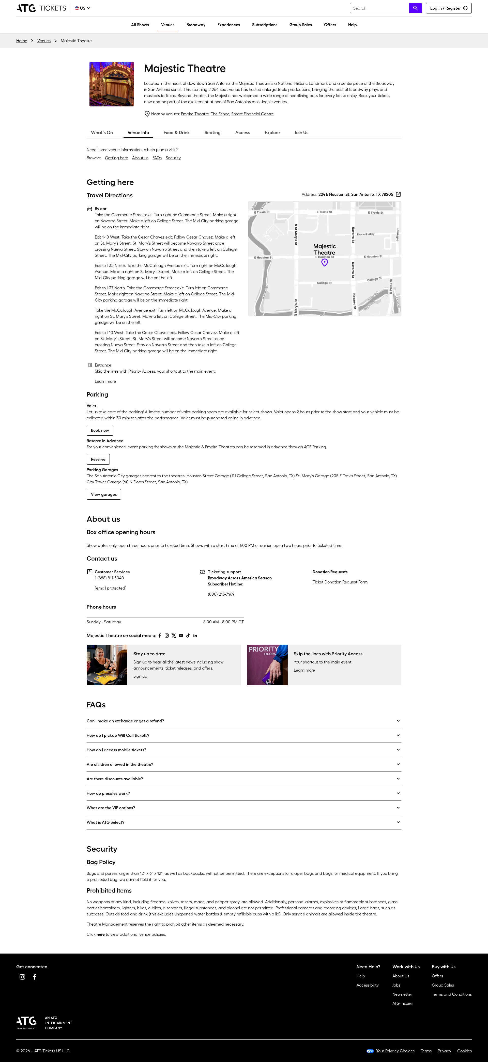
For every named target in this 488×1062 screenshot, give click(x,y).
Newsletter (402, 994)
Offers (330, 24)
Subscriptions (264, 24)
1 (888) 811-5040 (109, 578)
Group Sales (300, 24)
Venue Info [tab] (138, 132)
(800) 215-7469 (221, 594)
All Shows (140, 24)
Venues (167, 24)
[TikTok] (188, 635)
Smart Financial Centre (252, 114)
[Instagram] (167, 635)
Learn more (105, 381)
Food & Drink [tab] (177, 132)
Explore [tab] (272, 132)
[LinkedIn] (195, 635)
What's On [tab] (102, 132)
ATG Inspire (402, 1003)
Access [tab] (242, 132)
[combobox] (386, 8)
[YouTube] (181, 635)
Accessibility (368, 985)
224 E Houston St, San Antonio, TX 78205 (355, 194)
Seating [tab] (213, 132)
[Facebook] (160, 635)
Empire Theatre (195, 114)
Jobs (396, 985)
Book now (100, 430)
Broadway (196, 24)
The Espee (220, 114)
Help (352, 24)
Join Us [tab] (301, 132)
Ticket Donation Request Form (340, 582)
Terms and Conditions (452, 994)
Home (21, 40)
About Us (400, 976)
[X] (174, 635)
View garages (104, 494)
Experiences (229, 24)
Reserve (98, 459)
